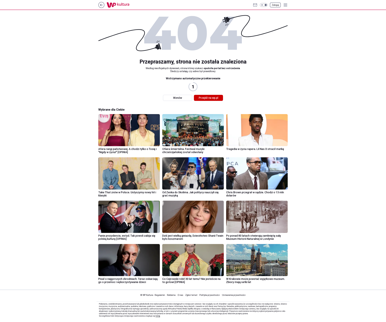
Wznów (177, 97)
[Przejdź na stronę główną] (101, 7)
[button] (263, 5)
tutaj (158, 316)
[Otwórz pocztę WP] (255, 5)
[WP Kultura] (125, 5)
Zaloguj (275, 5)
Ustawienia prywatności (233, 295)
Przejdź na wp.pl (208, 97)
